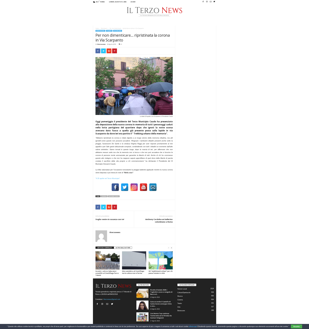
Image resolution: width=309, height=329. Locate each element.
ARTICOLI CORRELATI (104, 248)
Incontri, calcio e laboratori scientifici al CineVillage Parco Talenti (107, 273)
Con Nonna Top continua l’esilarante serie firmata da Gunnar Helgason (161, 315)
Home (97, 28)
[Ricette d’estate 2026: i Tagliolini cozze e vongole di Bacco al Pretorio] (142, 293)
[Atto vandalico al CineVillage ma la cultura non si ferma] (134, 260)
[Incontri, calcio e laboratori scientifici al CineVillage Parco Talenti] (107, 260)
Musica (180, 296)
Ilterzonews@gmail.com (111, 299)
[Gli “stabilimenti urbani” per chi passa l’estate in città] (161, 260)
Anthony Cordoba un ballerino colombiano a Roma (159, 220)
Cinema (180, 300)
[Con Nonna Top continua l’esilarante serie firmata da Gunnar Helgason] (142, 316)
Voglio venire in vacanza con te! (109, 219)
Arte (178, 307)
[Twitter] (214, 1)
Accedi (133, 2)
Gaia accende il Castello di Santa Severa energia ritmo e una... (161, 304)
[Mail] (210, 1)
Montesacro (104, 28)
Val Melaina (117, 31)
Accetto (296, 326)
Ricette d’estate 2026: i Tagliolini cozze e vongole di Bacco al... (161, 292)
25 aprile (104, 196)
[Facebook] (203, 1)
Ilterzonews (101, 44)
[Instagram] (206, 1)
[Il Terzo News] (154, 12)
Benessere (181, 311)
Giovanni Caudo (114, 196)
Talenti (109, 31)
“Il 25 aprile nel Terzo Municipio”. (107, 178)
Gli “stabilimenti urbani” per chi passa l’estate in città (161, 272)
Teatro (179, 303)
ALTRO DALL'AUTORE (123, 248)
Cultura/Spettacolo (183, 292)
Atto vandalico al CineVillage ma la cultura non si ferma (133, 272)
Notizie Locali (182, 289)
